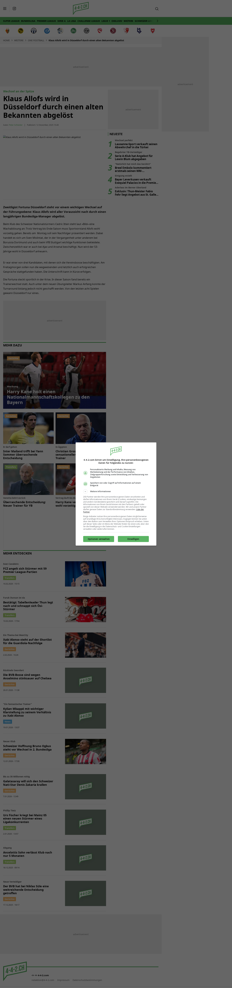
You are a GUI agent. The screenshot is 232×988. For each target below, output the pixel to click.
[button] (116, 491)
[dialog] (116, 494)
